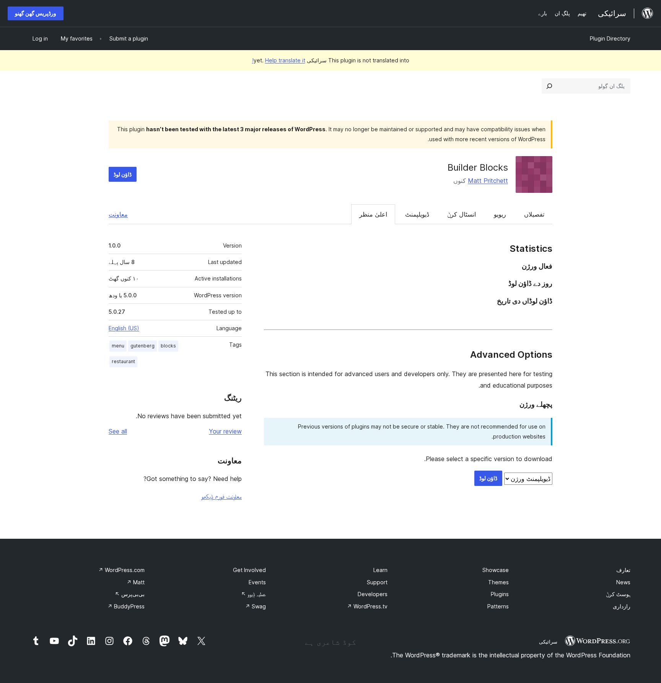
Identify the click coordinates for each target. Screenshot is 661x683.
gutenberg (142, 346)
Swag (255, 606)
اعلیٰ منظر (373, 214)
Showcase (495, 570)
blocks (168, 346)
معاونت (118, 214)
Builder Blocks (478, 167)
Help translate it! (278, 60)
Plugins (500, 594)
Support (377, 582)
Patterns (498, 606)
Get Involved (249, 570)
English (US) (124, 328)
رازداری (621, 606)
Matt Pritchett (488, 180)
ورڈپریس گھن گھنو (35, 13)
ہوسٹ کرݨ (618, 594)
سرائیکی (548, 642)
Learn (380, 570)
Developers (372, 594)
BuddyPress (126, 606)
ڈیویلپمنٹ (417, 214)
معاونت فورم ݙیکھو (221, 496)
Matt (136, 582)
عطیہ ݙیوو (253, 594)
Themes (498, 582)
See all (118, 431)
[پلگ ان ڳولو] (549, 86)
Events (257, 582)
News (623, 582)
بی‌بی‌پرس (130, 594)
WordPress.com (121, 570)
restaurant (123, 361)
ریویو (500, 214)
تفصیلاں (534, 214)
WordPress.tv (367, 606)
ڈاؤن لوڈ (123, 174)
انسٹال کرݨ (461, 214)
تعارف (623, 570)
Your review (225, 431)
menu (118, 346)
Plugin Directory (610, 38)
